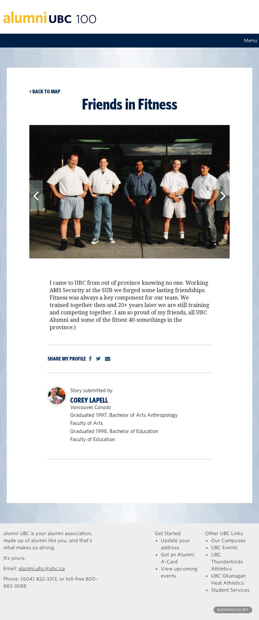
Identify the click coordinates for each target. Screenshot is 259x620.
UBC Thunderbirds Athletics (227, 561)
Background (233, 610)
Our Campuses (228, 540)
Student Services (230, 590)
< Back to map (44, 91)
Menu (250, 40)
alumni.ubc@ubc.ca (42, 568)
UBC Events (224, 547)
